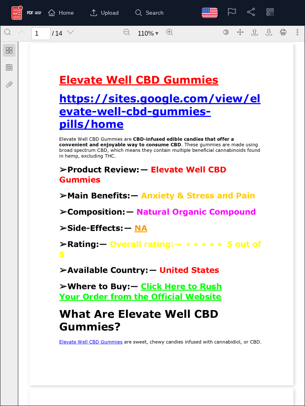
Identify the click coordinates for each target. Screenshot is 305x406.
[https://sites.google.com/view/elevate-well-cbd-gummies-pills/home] (161, 98)
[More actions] (297, 32)
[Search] (7, 32)
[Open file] (254, 32)
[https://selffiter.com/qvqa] (139, 82)
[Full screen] (240, 32)
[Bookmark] (9, 67)
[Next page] (70, 32)
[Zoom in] (169, 32)
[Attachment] (9, 84)
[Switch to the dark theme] (226, 32)
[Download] (269, 32)
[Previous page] (21, 32)
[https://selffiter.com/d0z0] (140, 231)
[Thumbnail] (9, 50)
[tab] (9, 51)
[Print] (283, 32)
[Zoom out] (126, 32)
